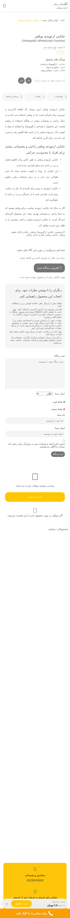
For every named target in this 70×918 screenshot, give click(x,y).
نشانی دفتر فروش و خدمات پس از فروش (35, 897)
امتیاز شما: (59, 393)
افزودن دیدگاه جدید (48, 267)
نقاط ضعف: (57, 409)
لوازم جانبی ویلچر (35, 234)
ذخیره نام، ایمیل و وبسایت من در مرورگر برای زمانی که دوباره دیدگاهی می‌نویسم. (36, 445)
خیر (21, 80)
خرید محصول (21, 903)
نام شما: (61, 414)
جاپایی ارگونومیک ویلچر (42, 232)
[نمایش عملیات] (6, 903)
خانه (63, 20)
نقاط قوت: (57, 401)
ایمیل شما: (59, 428)
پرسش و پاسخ (12, 96)
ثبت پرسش (34, 497)
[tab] (57, 96)
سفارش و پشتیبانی (35, 875)
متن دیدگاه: (59, 355)
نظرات (38, 96)
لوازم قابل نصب (50, 20)
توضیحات (59, 96)
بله (28, 80)
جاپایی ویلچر (51, 234)
